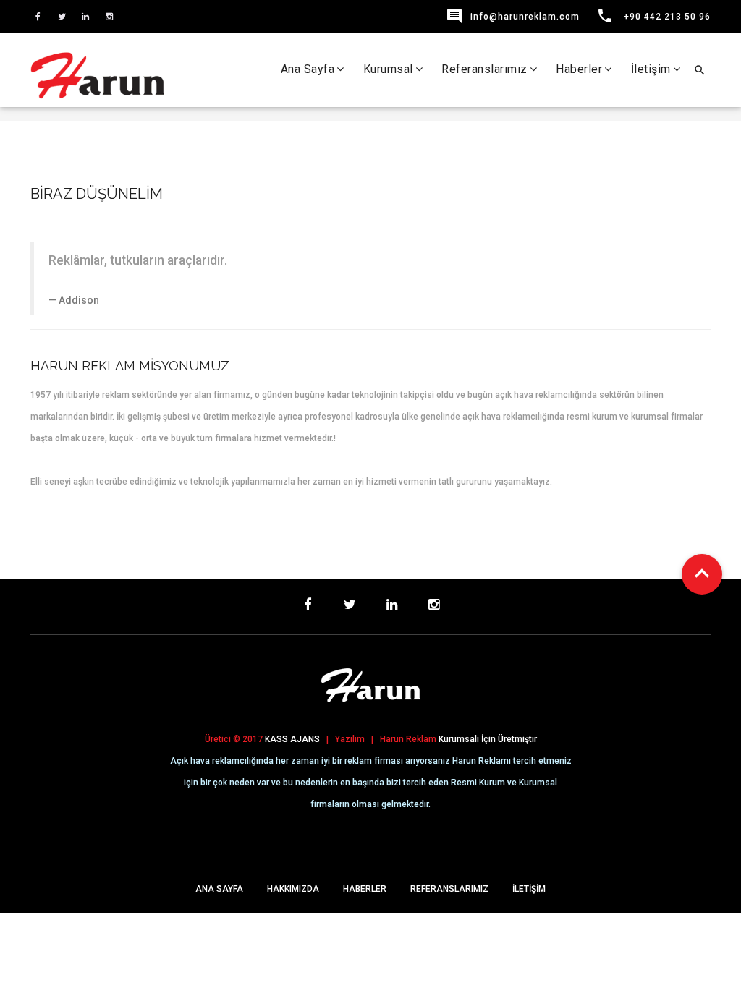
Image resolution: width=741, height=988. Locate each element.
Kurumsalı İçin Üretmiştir (488, 739)
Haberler (579, 69)
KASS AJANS (292, 739)
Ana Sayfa (308, 69)
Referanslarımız (484, 69)
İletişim (651, 69)
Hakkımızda (293, 889)
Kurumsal (388, 69)
